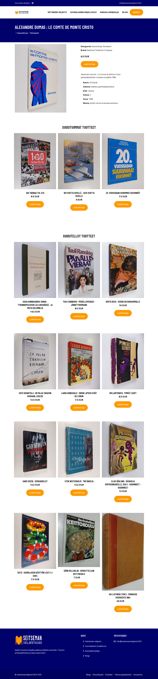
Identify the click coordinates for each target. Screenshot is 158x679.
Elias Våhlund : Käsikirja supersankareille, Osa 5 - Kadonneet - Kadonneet (123, 484)
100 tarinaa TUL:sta (35, 192)
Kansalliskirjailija (109, 12)
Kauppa (136, 12)
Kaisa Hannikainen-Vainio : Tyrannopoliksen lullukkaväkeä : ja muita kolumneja (35, 304)
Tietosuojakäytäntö (123, 674)
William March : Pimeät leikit (122, 393)
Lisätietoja (89, 64)
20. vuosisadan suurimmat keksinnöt (123, 192)
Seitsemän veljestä (57, 12)
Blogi (125, 12)
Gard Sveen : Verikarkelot (35, 481)
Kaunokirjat (22, 33)
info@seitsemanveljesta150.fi (130, 3)
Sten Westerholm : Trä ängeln (79, 481)
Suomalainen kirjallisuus (83, 12)
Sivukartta (137, 674)
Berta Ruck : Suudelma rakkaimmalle (123, 301)
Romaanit (34, 33)
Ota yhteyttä (98, 674)
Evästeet (109, 674)
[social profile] (32, 3)
